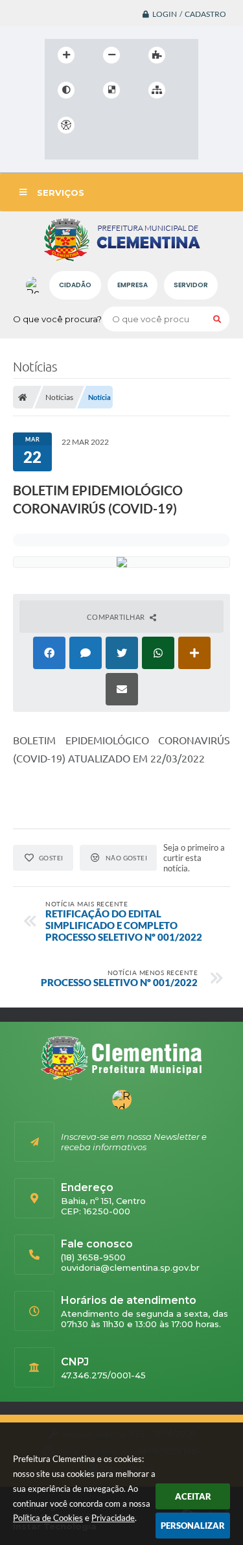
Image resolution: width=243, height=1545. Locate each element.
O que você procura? (57, 319)
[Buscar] (217, 319)
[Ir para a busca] (160, 125)
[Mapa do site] (156, 90)
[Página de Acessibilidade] (66, 125)
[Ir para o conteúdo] (103, 125)
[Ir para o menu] (132, 125)
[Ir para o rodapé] (58, 151)
